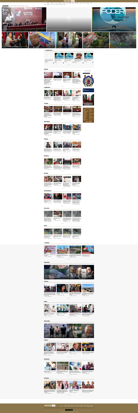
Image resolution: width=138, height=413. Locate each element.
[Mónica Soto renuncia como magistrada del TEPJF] (63, 288)
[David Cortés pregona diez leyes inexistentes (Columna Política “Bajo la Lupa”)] (69, 19)
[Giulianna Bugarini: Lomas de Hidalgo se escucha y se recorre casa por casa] (69, 40)
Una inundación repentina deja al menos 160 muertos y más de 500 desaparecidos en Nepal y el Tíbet (75, 255)
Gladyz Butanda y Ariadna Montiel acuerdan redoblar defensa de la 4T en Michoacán (76, 184)
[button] (45, 1)
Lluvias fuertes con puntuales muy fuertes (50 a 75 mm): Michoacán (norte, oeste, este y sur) (48, 236)
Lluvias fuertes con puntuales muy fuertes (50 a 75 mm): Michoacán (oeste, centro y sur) (57, 236)
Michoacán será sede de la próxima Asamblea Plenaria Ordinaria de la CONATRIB (57, 114)
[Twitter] (89, 72)
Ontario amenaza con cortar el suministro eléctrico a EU (86, 255)
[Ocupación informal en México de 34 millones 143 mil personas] (57, 214)
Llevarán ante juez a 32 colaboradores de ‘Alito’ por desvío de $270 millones (76, 149)
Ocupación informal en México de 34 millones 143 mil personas (57, 219)
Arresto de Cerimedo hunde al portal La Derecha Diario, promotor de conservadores (57, 201)
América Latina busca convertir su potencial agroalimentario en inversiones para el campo (75, 314)
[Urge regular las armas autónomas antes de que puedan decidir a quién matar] (57, 145)
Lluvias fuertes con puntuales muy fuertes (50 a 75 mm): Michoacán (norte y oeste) (76, 236)
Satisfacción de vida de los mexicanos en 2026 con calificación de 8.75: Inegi (76, 166)
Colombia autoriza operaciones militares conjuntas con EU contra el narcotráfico (88, 352)
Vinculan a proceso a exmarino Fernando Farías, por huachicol (50, 371)
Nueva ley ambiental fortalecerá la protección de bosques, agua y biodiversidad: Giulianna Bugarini (76, 98)
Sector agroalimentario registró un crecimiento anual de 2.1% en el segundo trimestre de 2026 (62, 372)
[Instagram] (88, 72)
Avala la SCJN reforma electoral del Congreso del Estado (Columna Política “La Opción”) (78, 60)
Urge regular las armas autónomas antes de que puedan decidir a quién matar (57, 149)
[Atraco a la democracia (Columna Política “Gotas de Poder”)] (88, 56)
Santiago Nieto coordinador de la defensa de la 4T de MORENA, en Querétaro (74, 391)
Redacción (65, 61)
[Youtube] (72, 410)
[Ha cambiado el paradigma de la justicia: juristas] (67, 109)
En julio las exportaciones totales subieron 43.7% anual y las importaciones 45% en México (63, 255)
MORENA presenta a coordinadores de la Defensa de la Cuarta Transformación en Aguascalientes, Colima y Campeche (88, 391)
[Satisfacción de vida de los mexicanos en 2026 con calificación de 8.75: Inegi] (76, 161)
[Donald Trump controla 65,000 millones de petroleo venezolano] (42, 40)
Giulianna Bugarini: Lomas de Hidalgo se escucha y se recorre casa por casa (48, 98)
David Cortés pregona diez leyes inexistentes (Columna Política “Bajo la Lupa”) (49, 60)
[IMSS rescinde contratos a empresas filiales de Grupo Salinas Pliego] (88, 331)
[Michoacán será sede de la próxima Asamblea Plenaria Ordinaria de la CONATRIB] (57, 109)
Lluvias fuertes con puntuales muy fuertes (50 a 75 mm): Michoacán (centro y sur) (67, 236)
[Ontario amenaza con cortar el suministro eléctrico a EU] (88, 249)
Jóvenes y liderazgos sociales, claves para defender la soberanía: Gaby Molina (67, 149)
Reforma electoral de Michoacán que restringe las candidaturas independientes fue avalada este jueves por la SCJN (76, 114)
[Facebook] (87, 72)
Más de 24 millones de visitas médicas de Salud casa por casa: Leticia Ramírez (63, 352)
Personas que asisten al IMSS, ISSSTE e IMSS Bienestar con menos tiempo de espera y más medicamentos (88, 314)
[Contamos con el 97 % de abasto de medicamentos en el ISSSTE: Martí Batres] (50, 308)
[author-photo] (44, 84)
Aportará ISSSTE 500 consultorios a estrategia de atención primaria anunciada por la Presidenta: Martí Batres (49, 353)
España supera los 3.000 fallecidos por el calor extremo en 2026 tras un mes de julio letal (75, 294)
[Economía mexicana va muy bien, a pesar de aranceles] (50, 249)
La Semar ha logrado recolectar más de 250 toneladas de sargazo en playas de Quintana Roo (87, 294)
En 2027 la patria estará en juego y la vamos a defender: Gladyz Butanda (57, 184)
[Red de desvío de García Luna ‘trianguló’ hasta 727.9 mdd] (57, 75)
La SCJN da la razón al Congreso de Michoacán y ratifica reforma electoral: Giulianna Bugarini (66, 98)
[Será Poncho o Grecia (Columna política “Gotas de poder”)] (68, 56)
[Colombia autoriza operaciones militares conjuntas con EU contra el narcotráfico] (88, 347)
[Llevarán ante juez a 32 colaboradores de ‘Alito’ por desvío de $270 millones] (76, 145)
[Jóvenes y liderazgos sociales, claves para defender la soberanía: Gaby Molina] (67, 145)
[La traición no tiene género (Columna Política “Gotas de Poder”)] (114, 19)
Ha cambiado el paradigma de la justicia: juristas (67, 113)
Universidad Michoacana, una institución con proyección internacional (57, 132)
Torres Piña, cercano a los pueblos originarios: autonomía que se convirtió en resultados (87, 372)
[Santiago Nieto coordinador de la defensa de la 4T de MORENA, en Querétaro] (75, 385)
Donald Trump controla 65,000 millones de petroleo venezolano (48, 201)
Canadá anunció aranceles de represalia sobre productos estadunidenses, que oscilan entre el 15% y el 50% (67, 201)
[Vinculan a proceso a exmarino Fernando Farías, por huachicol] (50, 366)
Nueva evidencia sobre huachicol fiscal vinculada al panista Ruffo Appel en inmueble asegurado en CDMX (48, 149)
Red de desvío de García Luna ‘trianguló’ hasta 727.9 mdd (57, 79)
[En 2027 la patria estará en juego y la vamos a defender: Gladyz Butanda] (57, 179)
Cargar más (62, 86)
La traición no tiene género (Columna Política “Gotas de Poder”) (58, 60)
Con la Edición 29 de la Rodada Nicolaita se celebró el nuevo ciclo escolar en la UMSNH (67, 132)
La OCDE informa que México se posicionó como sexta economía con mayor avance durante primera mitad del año (75, 372)
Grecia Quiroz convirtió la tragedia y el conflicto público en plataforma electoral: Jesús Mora (67, 80)
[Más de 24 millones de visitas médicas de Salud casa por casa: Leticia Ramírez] (63, 347)
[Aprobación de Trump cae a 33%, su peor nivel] (75, 347)
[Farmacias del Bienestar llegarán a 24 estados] (63, 308)
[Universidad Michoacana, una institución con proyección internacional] (57, 127)
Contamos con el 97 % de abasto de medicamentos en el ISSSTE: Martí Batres (49, 314)
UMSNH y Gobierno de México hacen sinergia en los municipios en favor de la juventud (76, 132)
